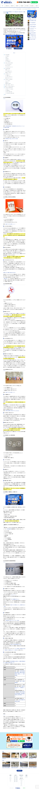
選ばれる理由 (26, 5)
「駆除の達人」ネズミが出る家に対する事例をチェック (9, 86)
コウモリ (10, 779)
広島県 (14, 777)
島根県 (16, 778)
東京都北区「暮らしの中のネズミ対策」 (11, 138)
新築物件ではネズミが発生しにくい (8, 72)
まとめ (5, 94)
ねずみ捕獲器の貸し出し (15, 599)
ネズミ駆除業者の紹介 (7, 90)
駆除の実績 (12, 5)
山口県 (14, 778)
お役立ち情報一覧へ (19, 770)
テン (10, 781)
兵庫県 (14, 781)
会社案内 (37, 5)
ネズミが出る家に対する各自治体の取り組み (8, 87)
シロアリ (21, 783)
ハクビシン (10, 777)
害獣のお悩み (7, 5)
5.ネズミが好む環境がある (7, 61)
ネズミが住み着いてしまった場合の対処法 (8, 79)
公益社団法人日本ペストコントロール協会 (12, 620)
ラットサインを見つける (7, 80)
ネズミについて (13, 594)
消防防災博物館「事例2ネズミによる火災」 (12, 410)
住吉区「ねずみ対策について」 (10, 392)
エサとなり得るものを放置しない (8, 64)
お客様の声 (17, 5)
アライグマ (10, 778)
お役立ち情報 (31, 5)
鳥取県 (14, 779)
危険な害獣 (22, 5)
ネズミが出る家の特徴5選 (6, 54)
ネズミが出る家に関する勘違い (7, 68)
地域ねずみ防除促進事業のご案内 (15, 644)
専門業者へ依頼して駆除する (8, 83)
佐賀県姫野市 (9, 528)
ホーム (14, 9)
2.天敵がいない (6, 57)
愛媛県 (16, 779)
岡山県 (16, 777)
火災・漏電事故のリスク (7, 75)
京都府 (16, 781)
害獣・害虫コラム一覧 (21, 779)
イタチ (21, 781)
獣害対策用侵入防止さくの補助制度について (20, 688)
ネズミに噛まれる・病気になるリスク (8, 76)
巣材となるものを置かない (7, 65)
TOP (2, 5)
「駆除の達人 (5, 278)
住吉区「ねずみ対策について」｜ (10, 224)
